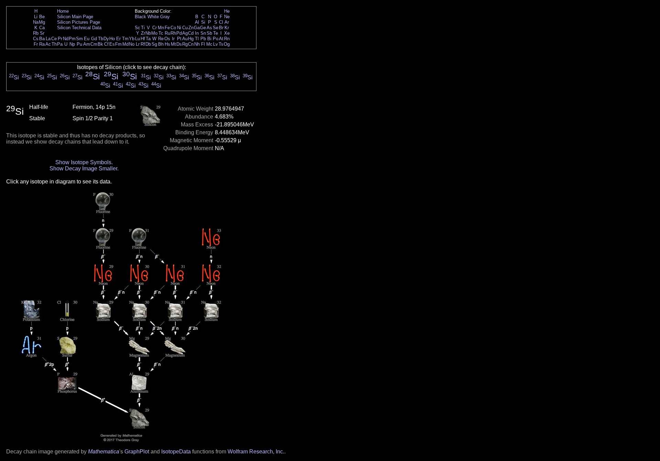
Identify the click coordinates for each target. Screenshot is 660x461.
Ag (185, 33)
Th (54, 44)
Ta (148, 38)
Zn (191, 27)
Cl (221, 22)
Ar (226, 22)
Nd (65, 38)
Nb (148, 33)
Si (203, 22)
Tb (100, 38)
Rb (35, 33)
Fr (36, 44)
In (197, 33)
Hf (143, 38)
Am (86, 44)
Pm (72, 38)
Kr (226, 27)
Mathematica (103, 451)
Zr (143, 33)
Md (125, 44)
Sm (79, 38)
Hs (167, 44)
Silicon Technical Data (79, 27)
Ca (42, 27)
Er (118, 38)
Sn (203, 33)
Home (63, 11)
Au (185, 38)
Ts (221, 44)
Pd (179, 33)
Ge (203, 27)
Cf (106, 44)
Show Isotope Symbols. (84, 162)
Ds (179, 44)
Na (35, 22)
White (153, 16)
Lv (215, 44)
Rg (185, 44)
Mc (209, 44)
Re (161, 38)
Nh (197, 44)
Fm (118, 44)
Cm (93, 44)
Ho (112, 38)
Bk (100, 44)
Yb (131, 38)
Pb (203, 38)
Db (148, 44)
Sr (42, 33)
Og (227, 44)
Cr (154, 27)
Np (72, 44)
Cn (191, 44)
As (209, 27)
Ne (227, 16)
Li (35, 16)
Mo (154, 33)
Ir (173, 38)
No (131, 44)
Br (221, 27)
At (221, 38)
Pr (60, 38)
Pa (60, 44)
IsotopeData (176, 451)
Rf (143, 44)
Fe (167, 27)
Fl (203, 44)
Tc (160, 33)
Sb (209, 33)
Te (215, 33)
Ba (42, 38)
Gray (165, 16)
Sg (154, 44)
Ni (179, 27)
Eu (86, 38)
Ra (42, 44)
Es (112, 44)
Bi (209, 38)
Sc (137, 27)
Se (215, 27)
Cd (191, 33)
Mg (42, 22)
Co (173, 27)
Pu (79, 44)
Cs (35, 38)
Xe (227, 33)
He (227, 11)
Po (215, 38)
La (48, 38)
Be (42, 16)
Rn (227, 38)
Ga (197, 27)
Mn (161, 27)
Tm (125, 38)
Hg (191, 38)
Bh (161, 44)
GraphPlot (136, 451)
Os (167, 38)
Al (197, 22)
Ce (54, 38)
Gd (94, 38)
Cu (185, 27)
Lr (138, 44)
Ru (167, 33)
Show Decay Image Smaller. (84, 168)
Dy (106, 38)
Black (140, 16)
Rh (173, 33)
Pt (179, 38)
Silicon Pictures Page (78, 22)
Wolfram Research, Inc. (256, 451)
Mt (173, 44)
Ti (143, 27)
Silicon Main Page (75, 16)
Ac (48, 44)
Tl (197, 38)
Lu (137, 38)
